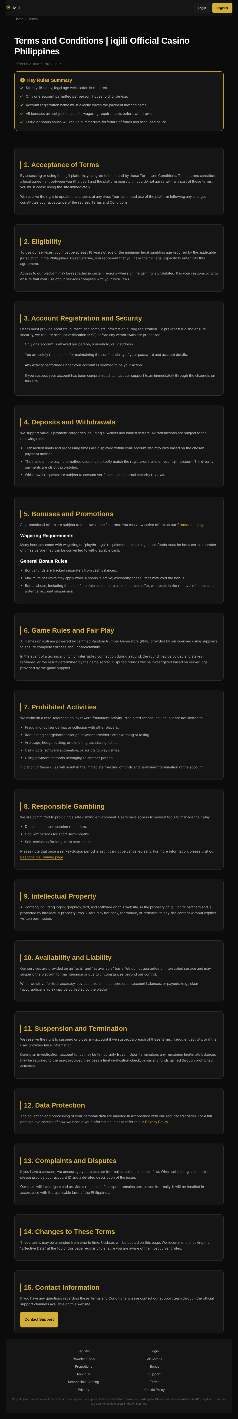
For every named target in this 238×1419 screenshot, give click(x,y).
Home (18, 19)
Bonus (154, 1366)
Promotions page (191, 525)
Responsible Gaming (83, 1382)
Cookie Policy (154, 1390)
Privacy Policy (156, 1121)
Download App (84, 1359)
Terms (154, 1382)
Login (202, 8)
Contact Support (39, 1319)
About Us (84, 1374)
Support (154, 1374)
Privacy (83, 1390)
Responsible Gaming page (41, 857)
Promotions (83, 1366)
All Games (154, 1359)
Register (222, 8)
